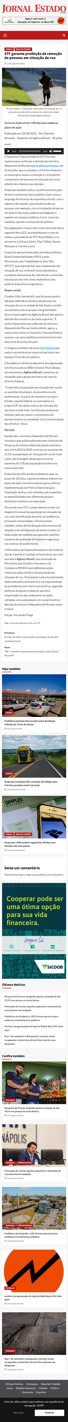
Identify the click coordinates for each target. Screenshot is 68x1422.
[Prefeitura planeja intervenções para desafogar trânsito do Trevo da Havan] (34, 695)
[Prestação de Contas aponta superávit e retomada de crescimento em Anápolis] (34, 1145)
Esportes (41, 1392)
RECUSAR (18, 1413)
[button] (5, 35)
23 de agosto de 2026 (15, 1369)
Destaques (10, 1100)
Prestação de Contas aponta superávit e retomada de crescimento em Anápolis (32, 1008)
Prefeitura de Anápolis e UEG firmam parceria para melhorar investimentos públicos (31, 1018)
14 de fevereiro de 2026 (16, 789)
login (29, 874)
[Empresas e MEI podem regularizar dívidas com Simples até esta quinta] (34, 817)
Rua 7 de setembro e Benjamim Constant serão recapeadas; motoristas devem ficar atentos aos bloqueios (30, 1040)
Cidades (9, 49)
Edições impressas (26, 1387)
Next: (31, 651)
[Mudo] (50, 151)
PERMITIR (49, 1413)
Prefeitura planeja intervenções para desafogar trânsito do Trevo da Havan (29, 722)
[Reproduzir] (8, 151)
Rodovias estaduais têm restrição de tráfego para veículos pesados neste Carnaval (31, 783)
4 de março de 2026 (14, 728)
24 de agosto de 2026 (15, 1115)
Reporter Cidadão (23, 49)
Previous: (31, 637)
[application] (34, 151)
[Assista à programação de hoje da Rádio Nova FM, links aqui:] (34, 1271)
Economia (27, 1392)
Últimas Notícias (25, 1162)
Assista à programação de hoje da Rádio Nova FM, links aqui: (33, 1028)
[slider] (57, 151)
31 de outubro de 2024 (16, 850)
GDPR (40, 1405)
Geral (10, 1387)
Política (54, 1387)
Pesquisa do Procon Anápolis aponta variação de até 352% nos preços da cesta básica (32, 998)
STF (38, 623)
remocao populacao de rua (23, 623)
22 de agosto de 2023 (16, 63)
